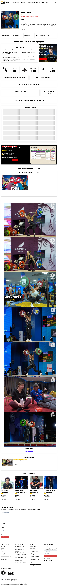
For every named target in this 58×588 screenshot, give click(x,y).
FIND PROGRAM (28, 2)
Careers (2, 551)
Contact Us (3, 549)
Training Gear (32, 548)
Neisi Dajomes (4, 490)
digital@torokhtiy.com (29, 451)
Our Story (3, 548)
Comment (3, 523)
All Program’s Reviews (5, 561)
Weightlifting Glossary (34, 556)
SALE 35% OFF (8, 2)
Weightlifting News (34, 551)
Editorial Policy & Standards (35, 564)
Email (2, 531)
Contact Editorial (33, 565)
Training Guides (33, 546)
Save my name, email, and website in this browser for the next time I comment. (18, 534)
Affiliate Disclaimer (5, 559)
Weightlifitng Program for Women (20, 550)
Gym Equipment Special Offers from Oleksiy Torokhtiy (36, 558)
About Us (3, 546)
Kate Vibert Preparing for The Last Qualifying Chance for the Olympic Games (20, 461)
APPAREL (33, 2)
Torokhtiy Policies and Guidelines (5, 554)
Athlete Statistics (33, 554)
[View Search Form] (56, 3)
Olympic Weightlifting (23, 459)
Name (2, 527)
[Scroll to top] (56, 584)
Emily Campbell (33, 490)
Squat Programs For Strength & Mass (21, 558)
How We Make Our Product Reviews (35, 562)
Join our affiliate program (6, 556)
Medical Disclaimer (5, 557)
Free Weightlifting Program (21, 552)
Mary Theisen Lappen (49, 490)
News (14, 459)
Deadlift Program (18, 560)
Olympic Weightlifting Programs (19, 547)
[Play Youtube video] (15, 182)
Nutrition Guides (33, 549)
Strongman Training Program (21, 562)
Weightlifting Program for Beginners (20, 555)
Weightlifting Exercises (34, 553)
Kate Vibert (17, 459)
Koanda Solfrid (19, 490)
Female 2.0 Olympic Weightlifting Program (14, 148)
